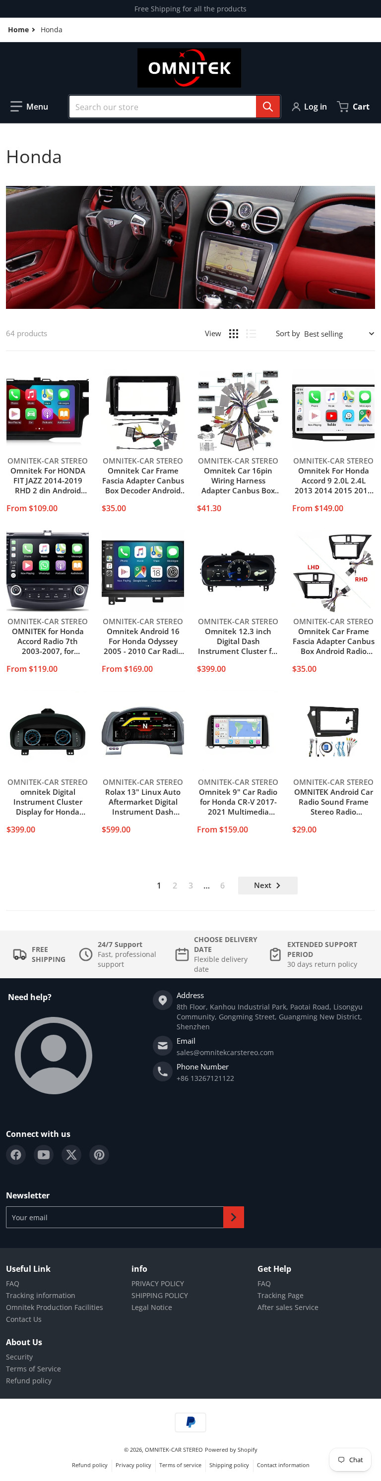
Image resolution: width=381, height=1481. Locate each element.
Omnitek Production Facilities (54, 1307)
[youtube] (44, 1155)
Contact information (283, 1465)
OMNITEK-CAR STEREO (174, 1449)
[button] (29, 106)
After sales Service (287, 1307)
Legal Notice (151, 1307)
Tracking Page (280, 1295)
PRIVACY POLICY (157, 1283)
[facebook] (16, 1155)
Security (19, 1357)
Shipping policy (229, 1465)
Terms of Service (33, 1368)
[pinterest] (99, 1155)
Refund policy (29, 1380)
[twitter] (71, 1155)
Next (262, 885)
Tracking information (40, 1295)
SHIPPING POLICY (159, 1295)
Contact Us (24, 1319)
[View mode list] (251, 333)
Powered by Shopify (231, 1449)
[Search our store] (268, 107)
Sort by (288, 333)
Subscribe (233, 1217)
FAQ (12, 1283)
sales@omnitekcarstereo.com (225, 1052)
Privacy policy (133, 1465)
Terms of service (180, 1465)
